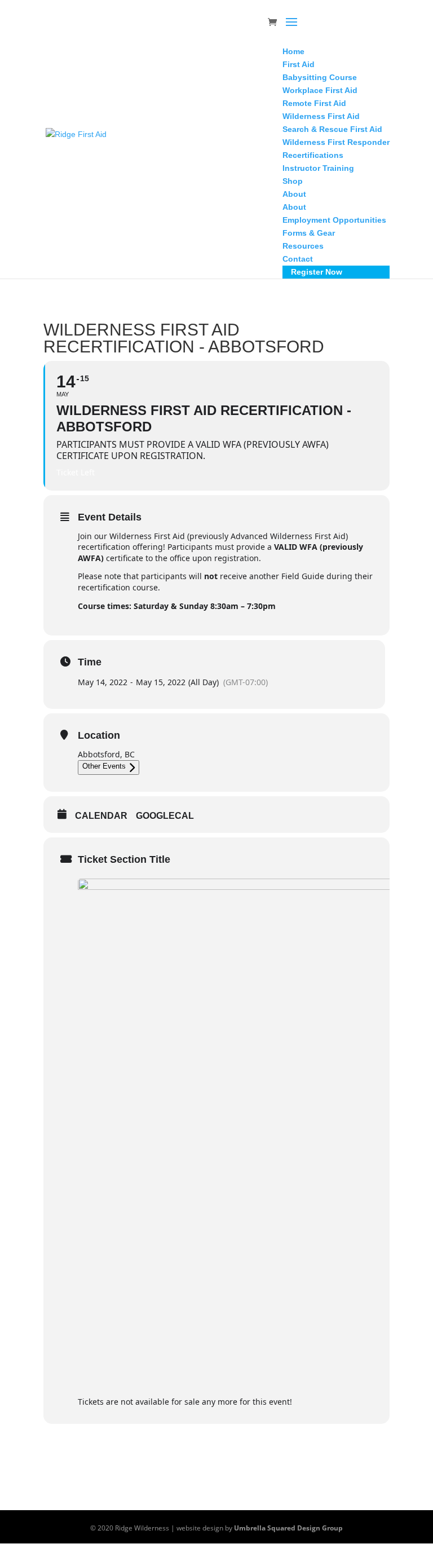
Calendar (101, 815)
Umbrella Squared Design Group (288, 1528)
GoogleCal (165, 815)
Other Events (104, 766)
